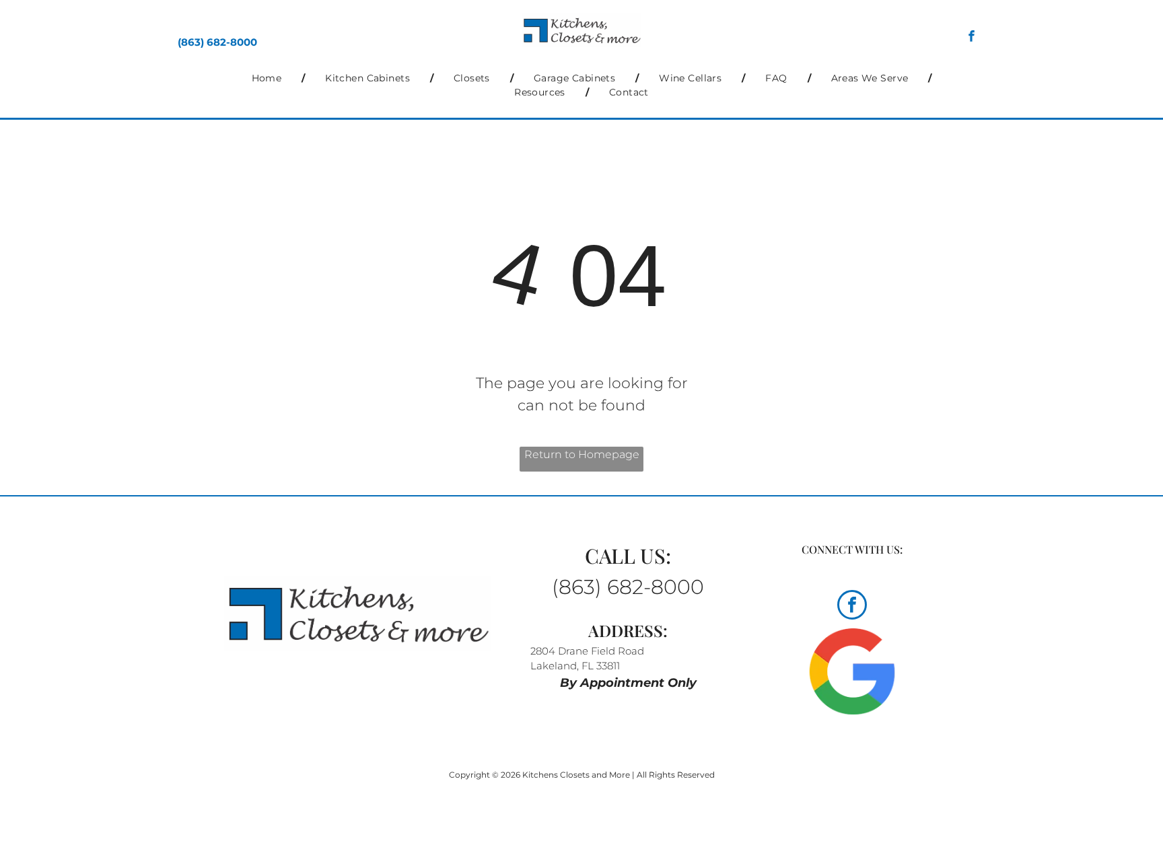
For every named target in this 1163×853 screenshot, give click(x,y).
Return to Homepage (581, 454)
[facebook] (971, 38)
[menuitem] (269, 78)
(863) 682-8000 (217, 42)
